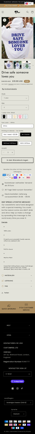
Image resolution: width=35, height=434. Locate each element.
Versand (10, 84)
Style (3, 94)
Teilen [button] (6, 293)
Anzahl (4, 148)
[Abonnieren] (29, 374)
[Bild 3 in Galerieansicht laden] (27, 65)
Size (3, 103)
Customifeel (13, 431)
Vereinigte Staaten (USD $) (16, 402)
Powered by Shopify (24, 431)
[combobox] (29, 3)
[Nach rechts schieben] (33, 65)
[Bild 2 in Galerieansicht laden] (18, 65)
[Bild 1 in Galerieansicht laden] (8, 65)
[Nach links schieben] (2, 65)
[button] (2, 12)
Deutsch (16, 414)
